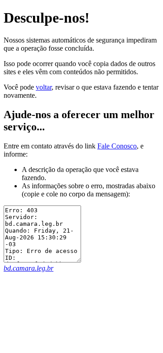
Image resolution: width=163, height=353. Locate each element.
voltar (44, 87)
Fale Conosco (117, 146)
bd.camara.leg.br (28, 268)
